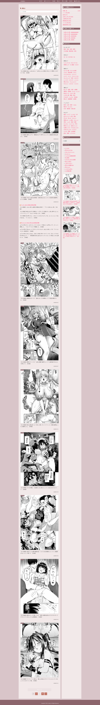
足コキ (69, 118)
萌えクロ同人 (68, 161)
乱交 (72, 116)
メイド (65, 76)
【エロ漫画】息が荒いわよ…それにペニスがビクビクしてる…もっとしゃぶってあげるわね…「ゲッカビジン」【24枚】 (39, 216)
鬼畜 (68, 133)
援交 (65, 114)
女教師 (74, 99)
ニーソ (69, 76)
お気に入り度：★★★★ (69, 37)
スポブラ (76, 78)
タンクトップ (67, 78)
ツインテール (67, 62)
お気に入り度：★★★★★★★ (71, 32)
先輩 (72, 89)
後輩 (69, 89)
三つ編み (72, 64)
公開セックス (67, 127)
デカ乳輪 (66, 51)
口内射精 (73, 131)
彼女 (74, 95)
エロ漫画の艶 (68, 171)
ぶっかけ (73, 114)
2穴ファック (67, 116)
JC (64, 57)
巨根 (75, 122)
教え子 (65, 99)
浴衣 (72, 78)
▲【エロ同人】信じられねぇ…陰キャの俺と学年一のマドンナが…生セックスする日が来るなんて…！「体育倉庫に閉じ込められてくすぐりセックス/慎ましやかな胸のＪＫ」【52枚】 (39, 235)
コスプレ (71, 83)
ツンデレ (71, 97)
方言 (65, 108)
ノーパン (76, 80)
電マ (76, 123)
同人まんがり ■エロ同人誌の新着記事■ (30, 222)
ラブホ (65, 131)
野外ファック (67, 125)
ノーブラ (66, 80)
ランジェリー (73, 81)
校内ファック (74, 125)
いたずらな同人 (68, 169)
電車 (69, 131)
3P (77, 114)
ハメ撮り (71, 120)
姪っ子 (65, 89)
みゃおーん (67, 154)
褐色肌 (68, 108)
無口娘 (75, 97)
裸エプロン (66, 81)
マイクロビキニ (67, 74)
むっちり (70, 106)
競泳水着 (70, 72)
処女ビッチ (66, 93)
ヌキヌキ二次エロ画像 (70, 159)
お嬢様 (75, 89)
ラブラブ (74, 129)
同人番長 (67, 157)
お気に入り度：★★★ (69, 39)
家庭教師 (70, 99)
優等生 (65, 91)
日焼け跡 (73, 108)
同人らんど (67, 167)
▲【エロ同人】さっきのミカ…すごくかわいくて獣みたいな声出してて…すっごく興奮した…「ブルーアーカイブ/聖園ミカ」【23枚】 (39, 225)
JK (66, 57)
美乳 (68, 49)
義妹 (71, 95)
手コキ (65, 118)
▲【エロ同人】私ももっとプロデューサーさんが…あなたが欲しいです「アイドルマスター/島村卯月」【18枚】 (39, 230)
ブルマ (65, 72)
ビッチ (77, 91)
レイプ (68, 114)
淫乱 (65, 122)
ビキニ (74, 72)
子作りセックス (67, 129)
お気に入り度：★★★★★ (70, 36)
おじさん (66, 123)
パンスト (76, 83)
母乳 (75, 51)
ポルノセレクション (69, 152)
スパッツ (74, 74)
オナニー (74, 118)
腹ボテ (65, 106)
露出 (75, 116)
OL (74, 57)
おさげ (76, 64)
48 (42, 693)
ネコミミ (66, 83)
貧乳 (65, 49)
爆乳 (74, 49)
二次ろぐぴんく (68, 163)
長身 (71, 104)
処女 (65, 133)
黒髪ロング (66, 64)
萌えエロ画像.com (69, 165)
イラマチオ (72, 133)
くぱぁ (74, 104)
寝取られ (66, 120)
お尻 (68, 104)
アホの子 (66, 97)
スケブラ (71, 80)
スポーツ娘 (72, 93)
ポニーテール (74, 62)
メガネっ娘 (66, 95)
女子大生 (70, 57)
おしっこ (76, 120)
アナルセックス (74, 127)
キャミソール (75, 76)
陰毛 (65, 104)
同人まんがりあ (68, 150)
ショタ (68, 122)
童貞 (72, 122)
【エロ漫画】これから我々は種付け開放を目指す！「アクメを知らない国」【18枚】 (38, 208)
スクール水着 (73, 70)
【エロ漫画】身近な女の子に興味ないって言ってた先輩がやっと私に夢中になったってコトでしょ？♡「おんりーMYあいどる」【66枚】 (39, 212)
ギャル (73, 91)
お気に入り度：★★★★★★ (70, 34)
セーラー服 (66, 70)
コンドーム (71, 123)
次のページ (39, 689)
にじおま (67, 148)
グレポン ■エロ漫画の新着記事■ (28, 205)
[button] (58, 11)
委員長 (69, 91)
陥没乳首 (71, 51)
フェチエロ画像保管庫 (70, 155)
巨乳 (71, 49)
